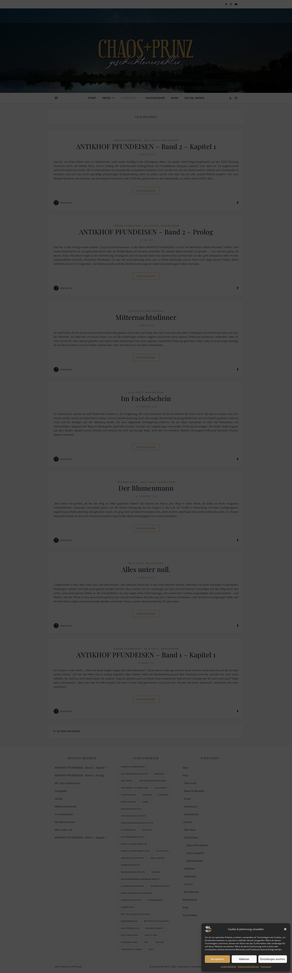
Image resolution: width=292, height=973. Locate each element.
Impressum (266, 966)
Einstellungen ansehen (272, 959)
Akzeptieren (217, 959)
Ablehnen (244, 959)
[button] (285, 929)
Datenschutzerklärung (248, 966)
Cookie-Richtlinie (228, 966)
